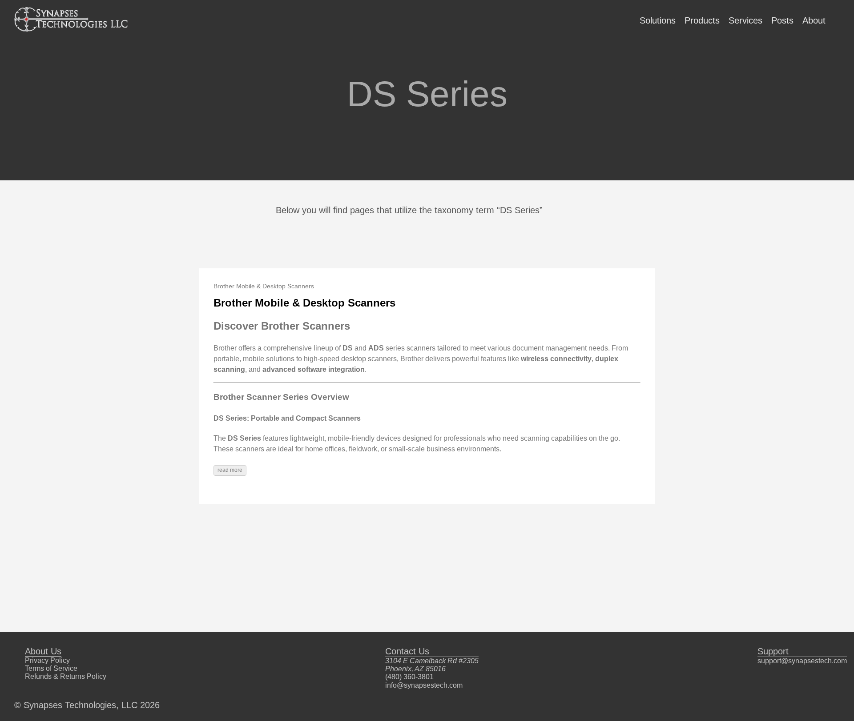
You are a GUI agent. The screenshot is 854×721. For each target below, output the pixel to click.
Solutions (658, 20)
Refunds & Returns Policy (65, 676)
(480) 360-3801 (409, 677)
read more (230, 470)
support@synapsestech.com (802, 661)
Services (745, 20)
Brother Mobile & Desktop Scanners (304, 303)
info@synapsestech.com (424, 685)
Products (702, 20)
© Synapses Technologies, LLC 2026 (87, 705)
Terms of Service (51, 668)
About (814, 20)
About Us (43, 651)
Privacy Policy (47, 660)
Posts (782, 20)
